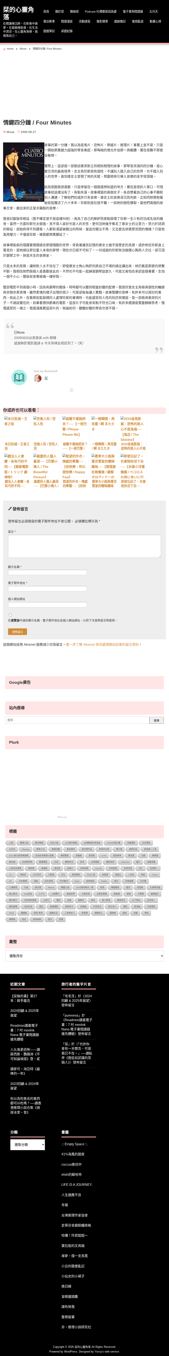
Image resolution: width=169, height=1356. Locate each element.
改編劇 (79, 855)
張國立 (118, 875)
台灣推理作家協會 (92, 843)
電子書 (119, 849)
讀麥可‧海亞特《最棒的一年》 (25, 1071)
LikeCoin (125, 862)
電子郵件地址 (17, 583)
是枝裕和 (90, 881)
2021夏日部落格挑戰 (18, 855)
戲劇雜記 (120, 21)
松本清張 (49, 881)
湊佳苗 (57, 868)
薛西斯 (31, 868)
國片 (138, 862)
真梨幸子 (69, 906)
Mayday (25, 849)
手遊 (26, 887)
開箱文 (81, 900)
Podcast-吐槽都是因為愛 (101, 11)
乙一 (11, 875)
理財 (58, 900)
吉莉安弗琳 (102, 894)
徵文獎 (38, 887)
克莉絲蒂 (84, 868)
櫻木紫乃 (13, 900)
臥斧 (82, 862)
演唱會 (44, 868)
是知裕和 (37, 919)
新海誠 (137, 906)
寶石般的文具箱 (72, 1246)
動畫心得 (155, 21)
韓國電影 (115, 887)
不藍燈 (51, 875)
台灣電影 (95, 862)
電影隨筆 (102, 21)
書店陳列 (71, 849)
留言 (12, 531)
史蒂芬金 (128, 868)
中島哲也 (97, 906)
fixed (77, 881)
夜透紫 (140, 887)
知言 (24, 919)
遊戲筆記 (49, 31)
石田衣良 (28, 906)
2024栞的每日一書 (84, 887)
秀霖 (143, 875)
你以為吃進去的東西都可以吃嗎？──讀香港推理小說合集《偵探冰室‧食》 (25, 1105)
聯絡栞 (74, 11)
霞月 (128, 887)
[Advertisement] (84, 83)
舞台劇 (12, 862)
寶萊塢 (12, 919)
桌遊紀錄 (67, 31)
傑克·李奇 (38, 913)
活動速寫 (84, 21)
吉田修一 (154, 868)
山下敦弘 (136, 900)
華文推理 (39, 843)
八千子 (42, 894)
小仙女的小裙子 (72, 1276)
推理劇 (155, 855)
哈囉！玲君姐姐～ (74, 1235)
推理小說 (24, 843)
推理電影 (65, 855)
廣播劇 (24, 913)
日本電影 (146, 843)
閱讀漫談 (67, 21)
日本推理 (23, 881)
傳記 (41, 906)
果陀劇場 (13, 906)
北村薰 (143, 881)
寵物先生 (69, 862)
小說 (11, 843)
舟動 (136, 913)
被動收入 (99, 913)
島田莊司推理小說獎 (44, 855)
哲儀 (61, 919)
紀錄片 (70, 868)
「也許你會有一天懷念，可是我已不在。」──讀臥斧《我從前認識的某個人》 (76, 1053)
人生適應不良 (71, 1195)
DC (10, 881)
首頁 (46, 11)
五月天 (153, 11)
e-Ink (104, 855)
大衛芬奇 (86, 894)
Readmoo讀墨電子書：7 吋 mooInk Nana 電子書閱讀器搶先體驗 (24, 1032)
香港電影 (76, 875)
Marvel (51, 887)
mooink (98, 868)
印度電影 (151, 906)
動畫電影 (43, 862)
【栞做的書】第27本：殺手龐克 (23, 998)
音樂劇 (83, 906)
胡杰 (116, 881)
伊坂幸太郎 (104, 849)
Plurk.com (62, 817)
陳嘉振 (117, 894)
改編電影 (131, 843)
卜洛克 (131, 875)
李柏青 (23, 875)
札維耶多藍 (155, 887)
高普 (102, 887)
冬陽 (64, 1205)
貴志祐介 (112, 906)
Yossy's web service (107, 1351)
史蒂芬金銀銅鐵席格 (76, 1225)
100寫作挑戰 (71, 843)
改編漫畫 (151, 862)
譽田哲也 (121, 900)
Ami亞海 (28, 894)
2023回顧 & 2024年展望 (24, 1086)
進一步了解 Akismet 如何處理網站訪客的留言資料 (102, 644)
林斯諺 (105, 875)
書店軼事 (49, 21)
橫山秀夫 (13, 894)
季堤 (146, 913)
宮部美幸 (117, 855)
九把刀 (46, 900)
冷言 (63, 875)
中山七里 (91, 875)
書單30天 (40, 849)
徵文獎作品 (87, 849)
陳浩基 (131, 855)
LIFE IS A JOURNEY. (76, 1184)
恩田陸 (92, 855)
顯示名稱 (14, 566)
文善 (56, 862)
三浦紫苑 (13, 887)
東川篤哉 (106, 900)
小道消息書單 (15, 868)
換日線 (66, 1286)
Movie (10, 132)
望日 (50, 919)
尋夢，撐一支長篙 (74, 1256)
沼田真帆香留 (30, 900)
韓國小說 (65, 887)
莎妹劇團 (129, 881)
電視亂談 (137, 21)
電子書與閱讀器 (133, 11)
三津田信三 (70, 913)
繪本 (93, 900)
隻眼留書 (68, 1317)
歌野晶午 (155, 894)
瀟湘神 (113, 913)
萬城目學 (71, 894)
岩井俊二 (151, 900)
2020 (11, 913)
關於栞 (59, 11)
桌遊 (69, 900)
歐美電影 (54, 906)
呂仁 (141, 868)
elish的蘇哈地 (71, 1174)
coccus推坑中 (71, 1164)
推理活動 (56, 849)
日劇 (143, 855)
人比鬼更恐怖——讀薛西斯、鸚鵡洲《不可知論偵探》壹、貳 (25, 1054)
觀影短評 (110, 862)
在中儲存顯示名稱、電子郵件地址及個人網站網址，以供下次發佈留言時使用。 (63, 620)
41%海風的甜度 (72, 1154)
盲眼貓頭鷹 (69, 1296)
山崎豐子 (56, 894)
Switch (104, 881)
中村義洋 (64, 881)
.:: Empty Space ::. (74, 1144)
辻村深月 (37, 875)
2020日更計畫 (113, 843)
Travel (155, 875)
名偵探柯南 (27, 862)
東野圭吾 (133, 849)
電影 (125, 906)
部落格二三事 (150, 849)
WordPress (70, 1351)
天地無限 (113, 868)
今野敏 (141, 894)
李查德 (85, 913)
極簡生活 (53, 913)
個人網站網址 (16, 599)
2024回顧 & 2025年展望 (24, 1013)
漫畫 (36, 881)
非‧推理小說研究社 (76, 1327)
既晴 (129, 894)
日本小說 (54, 843)
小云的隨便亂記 (72, 1266)
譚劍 (125, 913)
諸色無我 (68, 1306)
